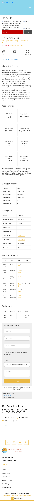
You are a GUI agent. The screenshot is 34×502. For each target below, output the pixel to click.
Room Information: (10, 255)
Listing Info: (7, 210)
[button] (7, 442)
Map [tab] (16, 59)
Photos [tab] (10, 59)
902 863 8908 (7, 395)
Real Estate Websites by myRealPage (21, 495)
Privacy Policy (6, 495)
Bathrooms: (7, 306)
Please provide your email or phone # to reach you (15, 353)
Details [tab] (4, 59)
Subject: (6, 360)
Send (17, 381)
